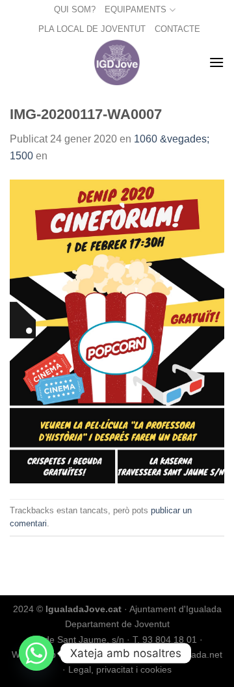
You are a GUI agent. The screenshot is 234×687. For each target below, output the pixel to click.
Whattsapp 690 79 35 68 (62, 654)
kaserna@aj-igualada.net (170, 654)
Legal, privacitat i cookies (120, 669)
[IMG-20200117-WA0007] (117, 330)
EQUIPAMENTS (135, 9)
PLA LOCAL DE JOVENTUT (92, 29)
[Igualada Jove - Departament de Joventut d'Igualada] (117, 62)
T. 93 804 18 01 (165, 639)
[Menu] (216, 62)
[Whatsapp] (36, 653)
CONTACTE (177, 29)
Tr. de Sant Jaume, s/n (77, 639)
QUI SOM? (75, 9)
